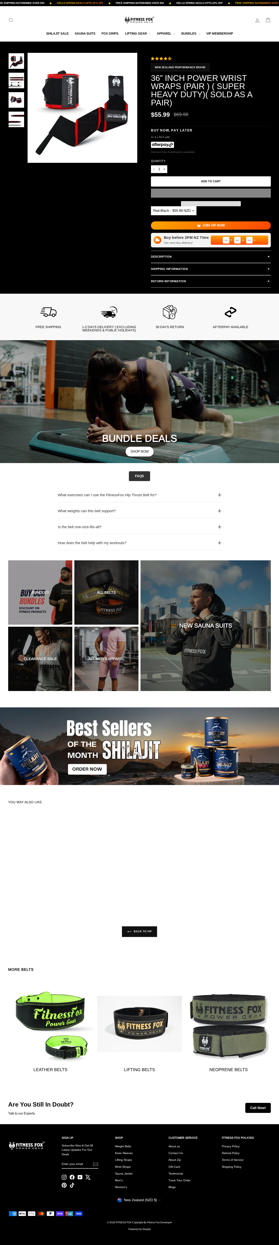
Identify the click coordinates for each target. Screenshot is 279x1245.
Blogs (172, 1187)
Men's (119, 1180)
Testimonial (176, 1173)
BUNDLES (189, 33)
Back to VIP (142, 931)
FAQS (139, 476)
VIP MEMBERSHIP (219, 33)
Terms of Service (232, 1159)
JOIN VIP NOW (213, 225)
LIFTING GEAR (136, 33)
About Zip (175, 1159)
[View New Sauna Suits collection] (206, 625)
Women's (121, 1187)
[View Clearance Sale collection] (40, 659)
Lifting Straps (123, 1159)
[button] (162, 59)
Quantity (158, 161)
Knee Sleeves (124, 1153)
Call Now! (258, 1108)
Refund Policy (231, 1153)
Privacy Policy (231, 1146)
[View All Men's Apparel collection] (106, 659)
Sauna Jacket (124, 1173)
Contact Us (176, 1153)
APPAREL (164, 33)
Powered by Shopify (139, 1229)
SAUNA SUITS (85, 33)
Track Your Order (180, 1180)
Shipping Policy (231, 1166)
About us (174, 1146)
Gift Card (174, 1166)
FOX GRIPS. (110, 33)
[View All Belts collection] (106, 592)
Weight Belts (123, 1146)
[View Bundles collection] (40, 592)
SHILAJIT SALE (57, 33)
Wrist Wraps (123, 1166)
